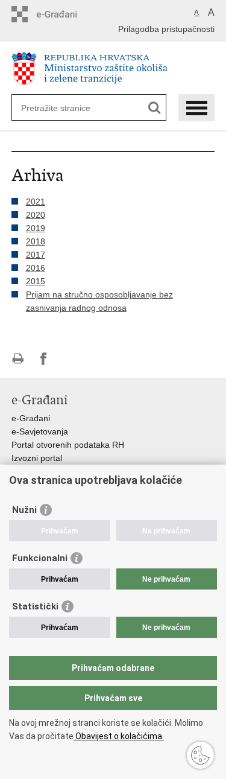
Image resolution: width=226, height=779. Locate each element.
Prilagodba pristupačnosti (166, 29)
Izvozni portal (36, 458)
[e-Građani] (63, 14)
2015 (35, 281)
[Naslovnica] (113, 68)
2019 (35, 228)
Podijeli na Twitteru (69, 358)
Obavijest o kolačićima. (119, 736)
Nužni (24, 509)
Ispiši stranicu (17, 358)
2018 (35, 241)
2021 (35, 201)
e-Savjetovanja (39, 431)
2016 (35, 268)
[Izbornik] (196, 107)
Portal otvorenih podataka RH (67, 445)
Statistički (35, 606)
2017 (35, 254)
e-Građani (30, 418)
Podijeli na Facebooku (43, 358)
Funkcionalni (39, 558)
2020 (35, 215)
